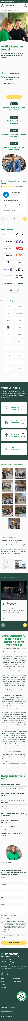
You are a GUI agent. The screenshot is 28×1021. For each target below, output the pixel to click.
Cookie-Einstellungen (6, 1011)
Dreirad (3, 985)
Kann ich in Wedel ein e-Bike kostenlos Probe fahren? (12, 815)
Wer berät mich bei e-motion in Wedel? (10, 835)
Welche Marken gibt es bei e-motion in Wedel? (12, 794)
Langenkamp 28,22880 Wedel (11, 73)
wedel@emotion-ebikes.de (11, 77)
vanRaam (4, 718)
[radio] (2, 918)
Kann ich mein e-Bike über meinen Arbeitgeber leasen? (11, 828)
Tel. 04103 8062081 (8, 79)
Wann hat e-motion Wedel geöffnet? (12, 789)
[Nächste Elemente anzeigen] (25, 219)
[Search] (2, 10)
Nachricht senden (14, 942)
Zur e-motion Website (6, 1016)
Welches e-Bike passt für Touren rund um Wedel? (12, 801)
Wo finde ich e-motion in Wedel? (11, 784)
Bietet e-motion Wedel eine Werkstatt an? (9, 821)
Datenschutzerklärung (9, 927)
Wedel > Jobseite (17, 981)
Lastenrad (3, 988)
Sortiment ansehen (14, 63)
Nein (11, 918)
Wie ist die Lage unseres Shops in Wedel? (11, 808)
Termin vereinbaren (14, 97)
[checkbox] (2, 922)
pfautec (11, 718)
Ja (4, 918)
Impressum (4, 1007)
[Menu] (3, 5)
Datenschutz (12, 1007)
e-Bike (2, 981)
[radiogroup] (14, 918)
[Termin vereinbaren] (25, 5)
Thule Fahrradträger (13, 720)
